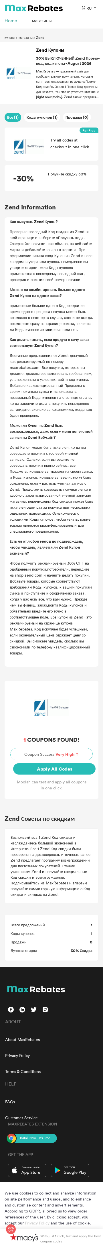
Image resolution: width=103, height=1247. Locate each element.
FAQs (10, 1101)
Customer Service (21, 1117)
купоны (10, 37)
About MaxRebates (22, 1039)
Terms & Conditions (23, 1071)
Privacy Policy (17, 1055)
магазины (26, 37)
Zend (40, 37)
